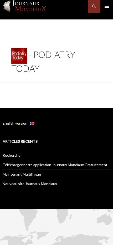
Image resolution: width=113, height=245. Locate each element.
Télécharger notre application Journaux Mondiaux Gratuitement (55, 164)
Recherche (11, 155)
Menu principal (106, 6)
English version (16, 123)
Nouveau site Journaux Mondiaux (30, 183)
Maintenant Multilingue (22, 174)
